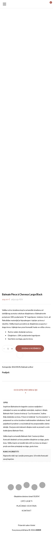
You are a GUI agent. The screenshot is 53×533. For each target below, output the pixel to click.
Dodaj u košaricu (31, 348)
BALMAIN (16, 367)
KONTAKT (26, 510)
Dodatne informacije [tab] (26, 390)
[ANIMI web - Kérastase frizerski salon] (26, 4)
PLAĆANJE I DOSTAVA (26, 506)
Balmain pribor (27, 367)
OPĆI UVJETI (26, 501)
